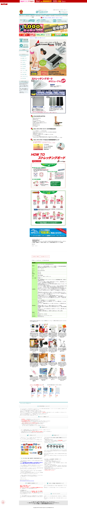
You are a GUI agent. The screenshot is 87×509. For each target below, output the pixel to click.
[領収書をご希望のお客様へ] (24, 42)
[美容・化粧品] (38, 16)
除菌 (43, 17)
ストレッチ (43, 37)
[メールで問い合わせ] (63, 13)
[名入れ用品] (52, 16)
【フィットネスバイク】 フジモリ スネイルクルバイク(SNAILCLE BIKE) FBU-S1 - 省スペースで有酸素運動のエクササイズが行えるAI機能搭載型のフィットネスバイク (62, 349)
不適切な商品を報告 (46, 260)
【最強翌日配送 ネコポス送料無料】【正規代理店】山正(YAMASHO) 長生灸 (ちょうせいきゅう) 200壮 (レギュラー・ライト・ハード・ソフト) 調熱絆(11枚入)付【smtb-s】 (43, 378)
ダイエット (57, 17)
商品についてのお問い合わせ (37, 260)
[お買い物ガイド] (58, 10)
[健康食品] (47, 16)
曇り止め (49, 17)
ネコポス (61, 17)
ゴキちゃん (46, 17)
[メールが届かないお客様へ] (24, 47)
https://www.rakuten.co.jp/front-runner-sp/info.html (27, 480)
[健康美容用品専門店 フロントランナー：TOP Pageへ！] (42, 13)
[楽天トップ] (65, 10)
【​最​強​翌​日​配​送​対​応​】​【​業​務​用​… (51, 393)
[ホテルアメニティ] (58, 16)
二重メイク (53, 17)
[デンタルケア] (24, 73)
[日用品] (43, 16)
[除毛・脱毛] (24, 79)
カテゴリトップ (32, 37)
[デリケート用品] (65, 16)
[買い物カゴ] (62, 10)
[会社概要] (54, 10)
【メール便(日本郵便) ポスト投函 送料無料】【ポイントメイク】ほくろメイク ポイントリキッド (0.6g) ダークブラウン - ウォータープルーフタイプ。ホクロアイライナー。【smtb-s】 (62, 378)
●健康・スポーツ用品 (38, 37)
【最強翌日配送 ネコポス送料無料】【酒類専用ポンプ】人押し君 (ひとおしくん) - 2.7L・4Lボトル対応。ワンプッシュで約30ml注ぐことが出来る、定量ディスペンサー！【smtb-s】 (62, 364)
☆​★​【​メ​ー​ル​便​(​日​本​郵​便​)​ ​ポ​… (33, 393)
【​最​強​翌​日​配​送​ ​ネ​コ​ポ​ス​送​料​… (39, 393)
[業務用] (24, 69)
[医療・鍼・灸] (32, 16)
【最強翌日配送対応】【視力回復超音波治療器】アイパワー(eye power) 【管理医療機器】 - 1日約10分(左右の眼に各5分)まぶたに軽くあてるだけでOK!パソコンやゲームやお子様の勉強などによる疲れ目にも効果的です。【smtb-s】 (52, 335)
